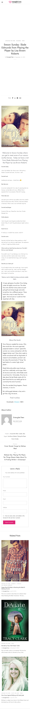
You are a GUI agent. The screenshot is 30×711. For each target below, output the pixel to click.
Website (5, 507)
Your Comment (6, 477)
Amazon (16, 402)
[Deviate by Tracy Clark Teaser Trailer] (15, 620)
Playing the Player (21, 436)
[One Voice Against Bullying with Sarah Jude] (15, 674)
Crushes (18, 40)
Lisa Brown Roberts (12, 436)
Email (4, 499)
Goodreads (10, 402)
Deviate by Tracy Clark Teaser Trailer (10, 646)
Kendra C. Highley (16, 583)
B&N (22, 402)
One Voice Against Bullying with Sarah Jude (12, 695)
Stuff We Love (15, 693)
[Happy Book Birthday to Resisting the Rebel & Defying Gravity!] (15, 560)
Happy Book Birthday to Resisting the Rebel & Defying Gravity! (13, 588)
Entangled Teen (10, 57)
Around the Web (10, 40)
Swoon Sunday (15, 439)
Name (4, 490)
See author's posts (17, 421)
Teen (23, 40)
